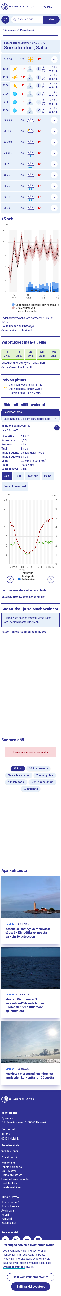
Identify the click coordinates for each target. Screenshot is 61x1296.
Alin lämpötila (16, 782)
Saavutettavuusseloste (15, 1179)
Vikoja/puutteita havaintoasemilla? (23, 597)
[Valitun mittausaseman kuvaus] (57, 427)
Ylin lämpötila (44, 775)
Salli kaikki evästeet (30, 1286)
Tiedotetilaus (9, 1183)
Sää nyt (17, 768)
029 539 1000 (9, 1150)
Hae (51, 19)
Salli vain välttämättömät (30, 1277)
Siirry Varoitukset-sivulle (17, 367)
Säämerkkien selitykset (16, 330)
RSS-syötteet (9, 1171)
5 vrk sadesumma (42, 782)
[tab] (7, 476)
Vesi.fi (5, 1214)
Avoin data (7, 1210)
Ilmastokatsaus (10, 1206)
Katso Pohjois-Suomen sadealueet (23, 631)
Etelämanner (8, 1222)
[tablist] (30, 481)
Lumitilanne (30, 788)
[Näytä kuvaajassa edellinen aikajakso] (10, 579)
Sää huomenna (38, 768)
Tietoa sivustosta (11, 1175)
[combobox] (29, 19)
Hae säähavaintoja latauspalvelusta (24, 590)
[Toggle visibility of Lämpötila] (25, 573)
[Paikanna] (5, 20)
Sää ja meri (9, 30)
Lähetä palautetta (11, 1167)
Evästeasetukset (11, 1187)
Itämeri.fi (6, 1218)
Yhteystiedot (8, 1163)
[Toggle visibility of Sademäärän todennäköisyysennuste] (35, 304)
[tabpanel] (30, 537)
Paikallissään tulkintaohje (17, 326)
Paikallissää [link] (27, 30)
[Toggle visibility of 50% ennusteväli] (23, 308)
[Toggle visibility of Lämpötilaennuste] (24, 311)
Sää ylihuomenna (18, 775)
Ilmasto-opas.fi (10, 1202)
